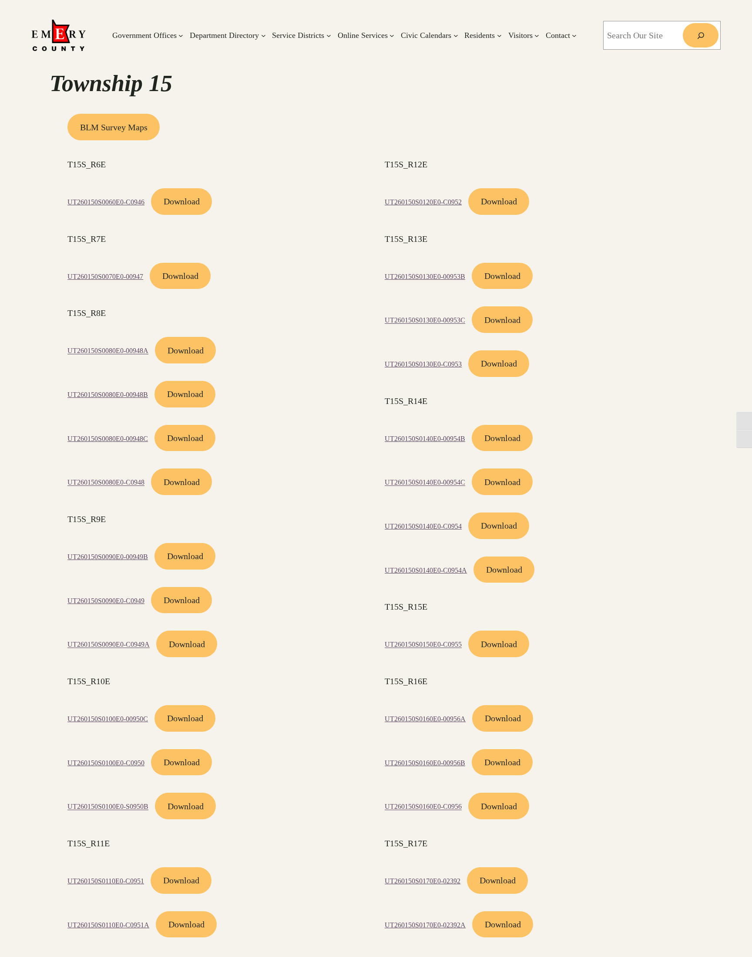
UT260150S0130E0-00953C (425, 320)
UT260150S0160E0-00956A (425, 719)
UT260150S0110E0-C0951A (108, 925)
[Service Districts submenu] (328, 35)
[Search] (700, 35)
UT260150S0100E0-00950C (107, 719)
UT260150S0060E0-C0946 (105, 202)
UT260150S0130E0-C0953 (423, 364)
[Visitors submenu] (536, 35)
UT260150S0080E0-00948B (107, 394)
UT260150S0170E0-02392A (425, 925)
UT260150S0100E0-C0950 (105, 763)
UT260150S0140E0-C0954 (423, 526)
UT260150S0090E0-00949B (107, 556)
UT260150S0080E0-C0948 (105, 482)
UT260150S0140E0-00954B (425, 438)
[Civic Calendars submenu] (455, 35)
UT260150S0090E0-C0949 (105, 600)
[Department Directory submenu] (263, 35)
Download (182, 201)
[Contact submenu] (574, 35)
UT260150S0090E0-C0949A (108, 644)
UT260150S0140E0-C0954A (426, 570)
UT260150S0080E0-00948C (107, 438)
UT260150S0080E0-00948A (107, 351)
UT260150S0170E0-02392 (422, 881)
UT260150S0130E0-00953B (425, 276)
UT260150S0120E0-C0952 (423, 202)
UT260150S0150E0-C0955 (423, 644)
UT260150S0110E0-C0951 (105, 881)
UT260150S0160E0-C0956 (423, 807)
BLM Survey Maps (114, 127)
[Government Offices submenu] (180, 35)
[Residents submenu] (499, 35)
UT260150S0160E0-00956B (425, 763)
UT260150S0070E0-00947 (105, 276)
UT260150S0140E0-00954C (425, 482)
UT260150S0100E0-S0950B (107, 807)
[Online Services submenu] (391, 35)
